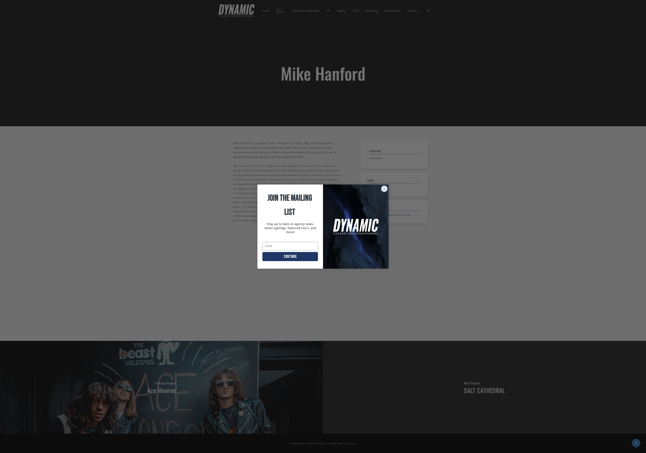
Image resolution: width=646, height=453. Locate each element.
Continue (290, 256)
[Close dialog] (384, 189)
